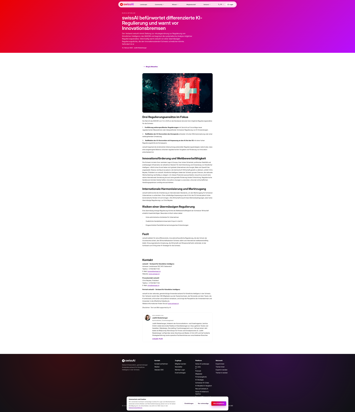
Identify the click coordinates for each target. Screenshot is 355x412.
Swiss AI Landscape (202, 364)
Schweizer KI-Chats (202, 383)
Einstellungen (189, 403)
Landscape (143, 4)
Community (158, 4)
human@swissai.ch (154, 271)
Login (231, 4)
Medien (157, 367)
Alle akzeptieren (218, 403)
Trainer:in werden (222, 373)
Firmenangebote (201, 377)
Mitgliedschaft (191, 4)
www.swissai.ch (154, 274)
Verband (206, 4)
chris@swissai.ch (153, 285)
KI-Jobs (198, 367)
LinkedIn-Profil (157, 339)
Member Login (180, 370)
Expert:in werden (221, 370)
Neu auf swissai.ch (201, 389)
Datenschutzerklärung (135, 407)
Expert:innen (220, 364)
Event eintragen (180, 373)
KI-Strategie (199, 380)
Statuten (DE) (159, 370)
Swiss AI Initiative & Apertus (201, 393)
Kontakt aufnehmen (161, 364)
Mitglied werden (180, 364)
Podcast (198, 371)
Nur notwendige (203, 403)
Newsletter (178, 367)
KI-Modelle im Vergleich (203, 386)
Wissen (174, 4)
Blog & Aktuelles (152, 67)
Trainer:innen (220, 367)
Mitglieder (198, 374)
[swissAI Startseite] (127, 4)
